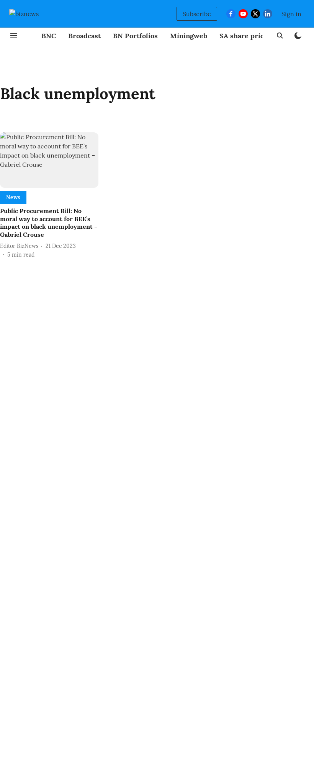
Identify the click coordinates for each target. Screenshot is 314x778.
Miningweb (188, 35)
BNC (48, 35)
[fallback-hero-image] (49, 160)
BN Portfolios (135, 35)
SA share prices (245, 35)
